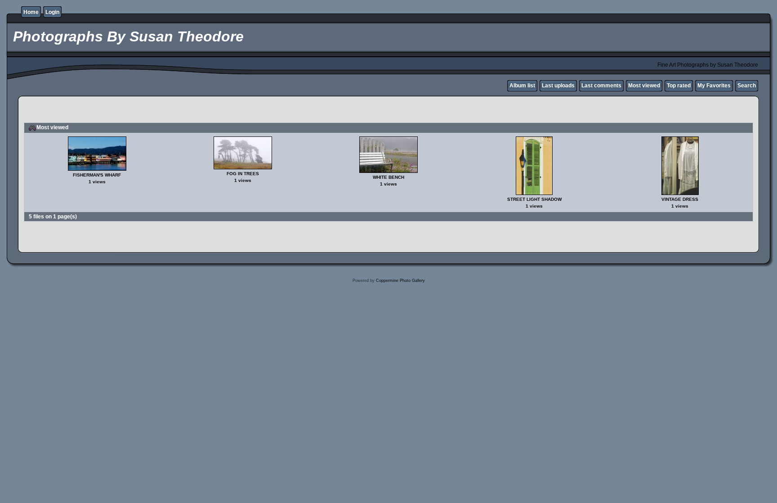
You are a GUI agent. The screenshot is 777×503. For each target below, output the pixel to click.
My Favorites (714, 85)
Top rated (679, 85)
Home (31, 12)
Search (746, 85)
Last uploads (558, 85)
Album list (522, 85)
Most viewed (644, 85)
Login (52, 12)
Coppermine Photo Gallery (400, 280)
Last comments (601, 85)
